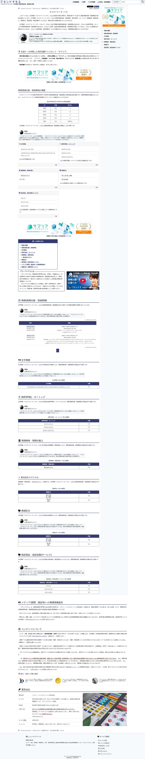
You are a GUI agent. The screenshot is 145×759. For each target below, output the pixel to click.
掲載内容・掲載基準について (29, 267)
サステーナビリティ (67, 157)
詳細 (56, 164)
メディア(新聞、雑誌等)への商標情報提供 (33, 264)
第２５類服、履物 (48, 496)
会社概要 (102, 748)
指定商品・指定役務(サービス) (29, 193)
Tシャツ (62, 8)
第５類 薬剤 (65, 179)
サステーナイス (36, 8)
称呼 (84, 2)
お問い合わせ (34, 669)
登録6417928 (30, 335)
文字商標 (92, 2)
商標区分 (64, 170)
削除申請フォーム (71, 667)
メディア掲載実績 (104, 743)
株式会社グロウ (45, 8)
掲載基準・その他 (104, 745)
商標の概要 (24, 245)
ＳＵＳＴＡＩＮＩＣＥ (26, 8)
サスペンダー (24, 206)
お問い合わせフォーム (32, 619)
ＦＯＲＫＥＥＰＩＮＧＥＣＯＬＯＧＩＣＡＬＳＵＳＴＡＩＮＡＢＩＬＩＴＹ (48, 387)
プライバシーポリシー (106, 753)
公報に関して (111, 646)
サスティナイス (66, 153)
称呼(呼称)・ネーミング (68, 144)
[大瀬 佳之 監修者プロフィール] (41, 36)
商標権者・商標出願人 (26, 170)
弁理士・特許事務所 (104, 2)
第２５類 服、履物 (54, 8)
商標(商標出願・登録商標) (28, 247)
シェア (97, 6)
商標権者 (76, 2)
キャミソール (24, 202)
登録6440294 (31, 326)
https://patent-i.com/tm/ (39, 636)
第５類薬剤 (48, 500)
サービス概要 (103, 740)
